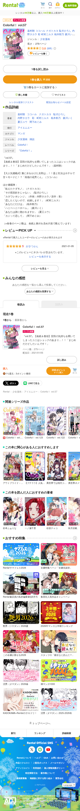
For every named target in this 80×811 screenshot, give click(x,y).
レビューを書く (40, 53)
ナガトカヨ (52, 30)
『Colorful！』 (25, 150)
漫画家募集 (22, 778)
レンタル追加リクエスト (21, 102)
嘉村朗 (31, 30)
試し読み (61, 359)
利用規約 (37, 768)
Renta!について (24, 757)
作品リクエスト (23, 762)
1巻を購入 (40, 79)
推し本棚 (22, 94)
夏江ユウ (22, 122)
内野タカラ (24, 118)
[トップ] (10, 5)
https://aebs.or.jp (26, 806)
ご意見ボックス (40, 762)
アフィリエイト (23, 768)
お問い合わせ (57, 757)
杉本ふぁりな (9, 528)
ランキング (39, 733)
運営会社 (59, 778)
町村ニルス (47, 34)
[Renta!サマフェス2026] (21, 5)
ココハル (40, 30)
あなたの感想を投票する (38, 291)
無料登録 (72, 5)
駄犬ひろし (65, 30)
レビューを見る (39, 268)
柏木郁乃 (59, 34)
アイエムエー (25, 127)
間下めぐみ (36, 122)
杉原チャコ (52, 528)
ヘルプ (37, 757)
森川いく (70, 34)
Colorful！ (23, 144)
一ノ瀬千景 (30, 528)
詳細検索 (66, 733)
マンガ (21, 133)
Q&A (46, 757)
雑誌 (32, 139)
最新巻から (21, 320)
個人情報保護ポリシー (54, 768)
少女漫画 (45, 39)
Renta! (6, 391)
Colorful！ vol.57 (33, 326)
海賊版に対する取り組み (41, 778)
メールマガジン (57, 762)
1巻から (7, 320)
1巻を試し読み (40, 69)
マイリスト (60, 94)
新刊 (13, 733)
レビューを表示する (40, 256)
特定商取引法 (31, 773)
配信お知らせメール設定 (58, 102)
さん (32, 246)
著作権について (48, 773)
